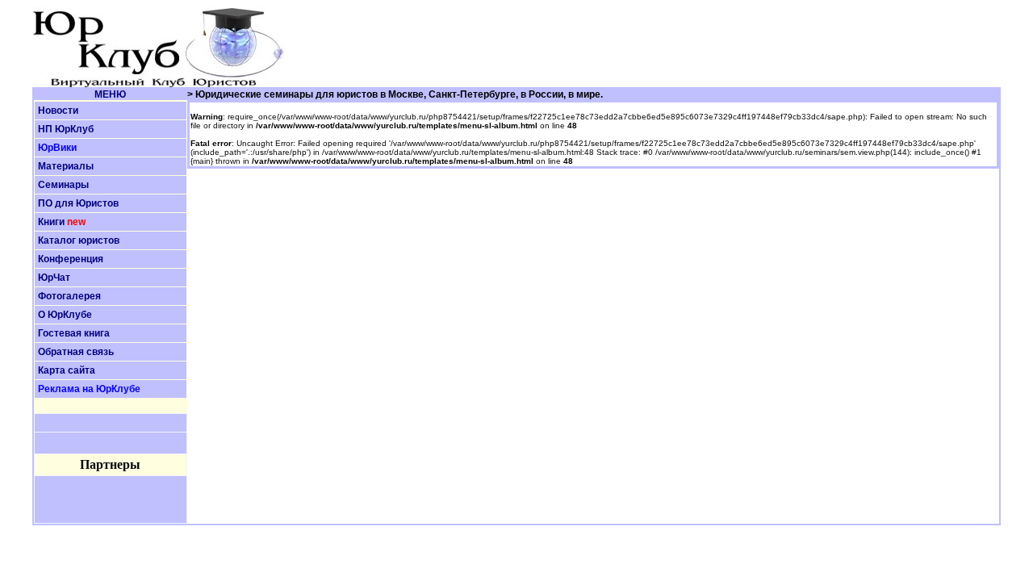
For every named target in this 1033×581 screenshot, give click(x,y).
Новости (58, 110)
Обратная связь (76, 351)
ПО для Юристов (78, 203)
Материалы (66, 166)
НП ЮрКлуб (66, 129)
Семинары (63, 184)
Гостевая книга (74, 333)
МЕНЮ (110, 94)
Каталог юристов (78, 240)
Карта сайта (66, 370)
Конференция (70, 259)
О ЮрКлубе (65, 314)
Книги (51, 222)
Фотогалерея (69, 296)
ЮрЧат (54, 277)
